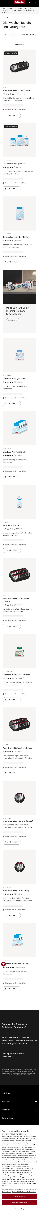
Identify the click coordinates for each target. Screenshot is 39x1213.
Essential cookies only (19, 1202)
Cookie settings (20, 1209)
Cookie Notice (6, 1192)
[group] (19, 84)
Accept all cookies (19, 1196)
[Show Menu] (4, 3)
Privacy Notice (18, 1189)
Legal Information (8, 1189)
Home (6, 17)
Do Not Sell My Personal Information (24, 1192)
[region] (19, 1169)
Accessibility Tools (30, 1189)
